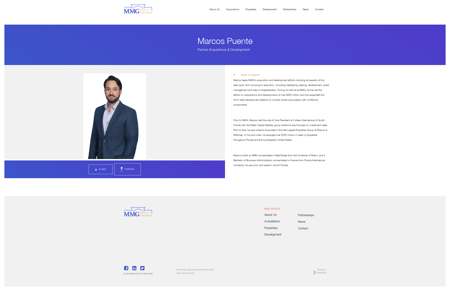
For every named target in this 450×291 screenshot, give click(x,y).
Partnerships (289, 9)
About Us (215, 9)
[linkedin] (135, 269)
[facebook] (127, 269)
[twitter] (143, 269)
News (306, 9)
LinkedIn (129, 169)
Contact (319, 9)
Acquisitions (232, 9)
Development (270, 9)
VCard (102, 169)
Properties (251, 9)
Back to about (250, 75)
